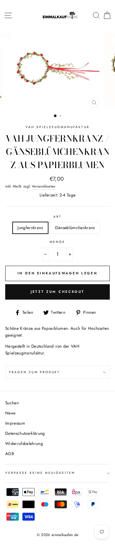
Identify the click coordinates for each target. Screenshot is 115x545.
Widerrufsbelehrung (24, 443)
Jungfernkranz (30, 227)
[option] (58, 71)
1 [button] (55, 116)
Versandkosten (43, 186)
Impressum (15, 423)
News (10, 413)
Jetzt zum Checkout (57, 291)
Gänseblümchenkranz (75, 227)
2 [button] (61, 116)
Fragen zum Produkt (34, 372)
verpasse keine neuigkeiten (40, 472)
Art (57, 216)
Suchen (12, 403)
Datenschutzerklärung (25, 433)
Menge (57, 242)
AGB (9, 453)
